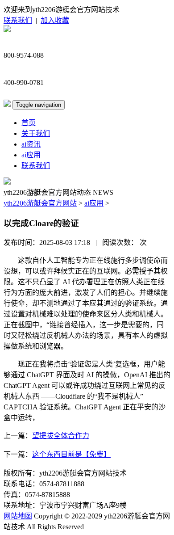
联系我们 (18, 20)
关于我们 (35, 133)
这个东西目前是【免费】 (71, 454)
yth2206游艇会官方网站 (40, 203)
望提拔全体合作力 (60, 435)
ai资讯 (31, 144)
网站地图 (18, 516)
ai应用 (31, 155)
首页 (28, 122)
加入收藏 (55, 20)
